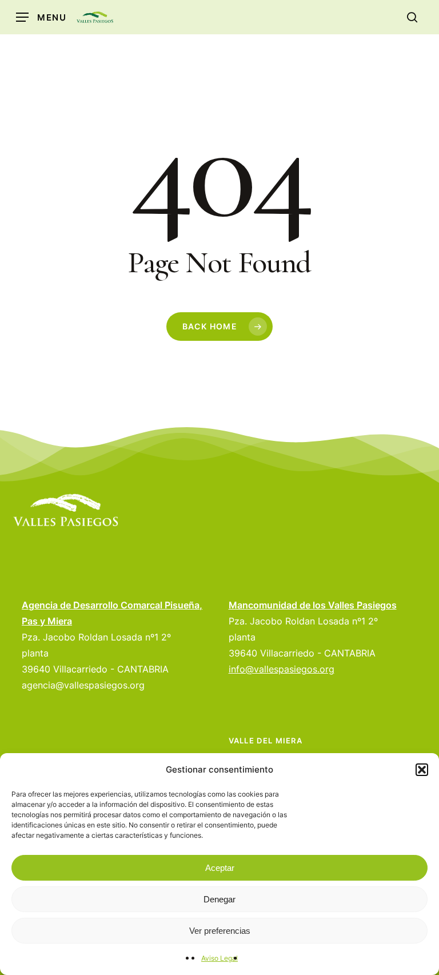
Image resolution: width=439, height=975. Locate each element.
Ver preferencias (219, 931)
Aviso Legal (219, 958)
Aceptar (219, 868)
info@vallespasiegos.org (281, 669)
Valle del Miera (266, 740)
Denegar (219, 899)
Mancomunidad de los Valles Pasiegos (313, 605)
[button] (422, 769)
